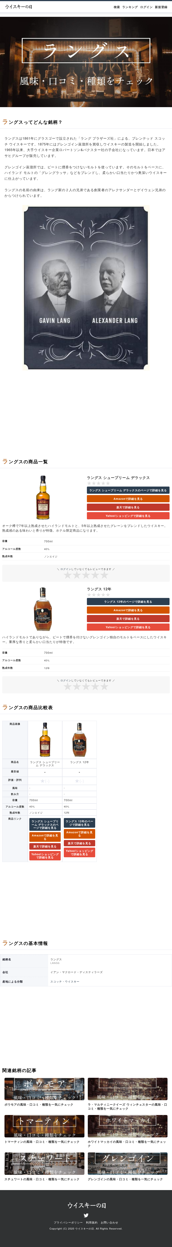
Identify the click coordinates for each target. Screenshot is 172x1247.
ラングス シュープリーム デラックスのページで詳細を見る (128, 490)
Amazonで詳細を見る (128, 499)
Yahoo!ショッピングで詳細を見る (128, 516)
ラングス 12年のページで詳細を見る (128, 602)
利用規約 (92, 1222)
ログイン (146, 7)
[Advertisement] (86, 416)
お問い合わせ (109, 1222)
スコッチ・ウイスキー (65, 981)
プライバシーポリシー (68, 1222)
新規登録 (161, 7)
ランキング (130, 7)
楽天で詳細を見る (128, 507)
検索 (117, 7)
